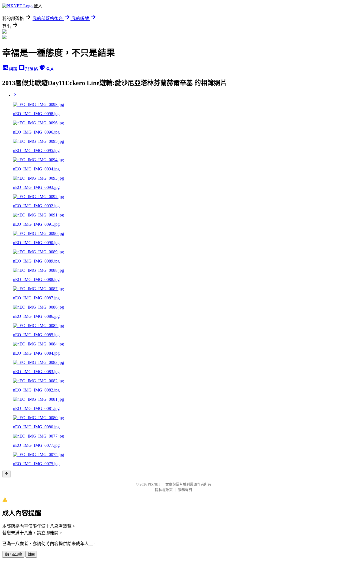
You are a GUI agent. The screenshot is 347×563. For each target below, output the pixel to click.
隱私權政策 (164, 490)
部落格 (32, 69)
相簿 (13, 69)
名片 (50, 69)
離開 (31, 554)
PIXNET (154, 484)
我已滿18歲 (13, 554)
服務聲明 (185, 490)
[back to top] (6, 474)
